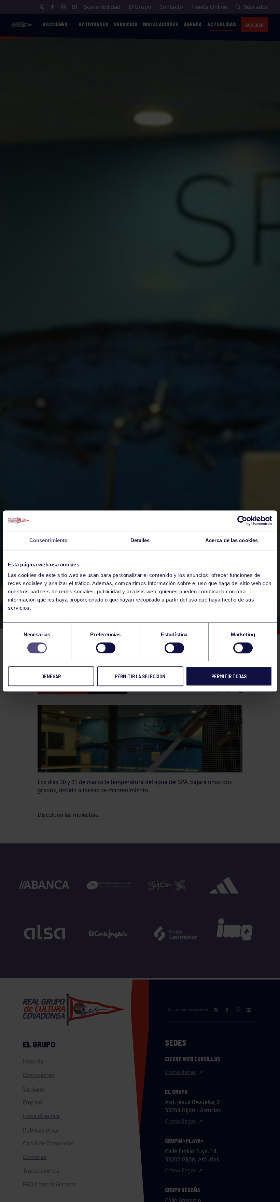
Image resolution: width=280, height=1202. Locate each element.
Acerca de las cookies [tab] (231, 540)
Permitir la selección (140, 676)
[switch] (105, 647)
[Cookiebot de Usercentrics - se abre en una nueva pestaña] (242, 521)
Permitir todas (229, 676)
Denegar (51, 676)
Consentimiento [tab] (48, 540)
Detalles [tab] (140, 540)
